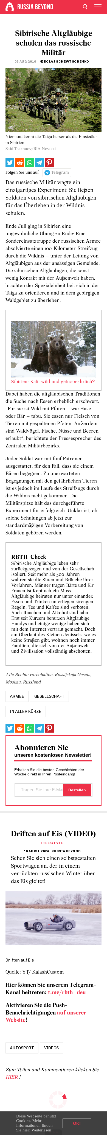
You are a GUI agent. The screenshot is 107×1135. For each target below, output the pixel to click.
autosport (22, 1048)
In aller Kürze (25, 711)
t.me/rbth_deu (67, 993)
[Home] (9, 7)
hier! (26, 1130)
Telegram (60, 172)
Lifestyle (52, 843)
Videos (51, 1048)
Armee (17, 696)
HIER (12, 1077)
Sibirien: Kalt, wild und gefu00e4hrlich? (53, 382)
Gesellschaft (49, 696)
